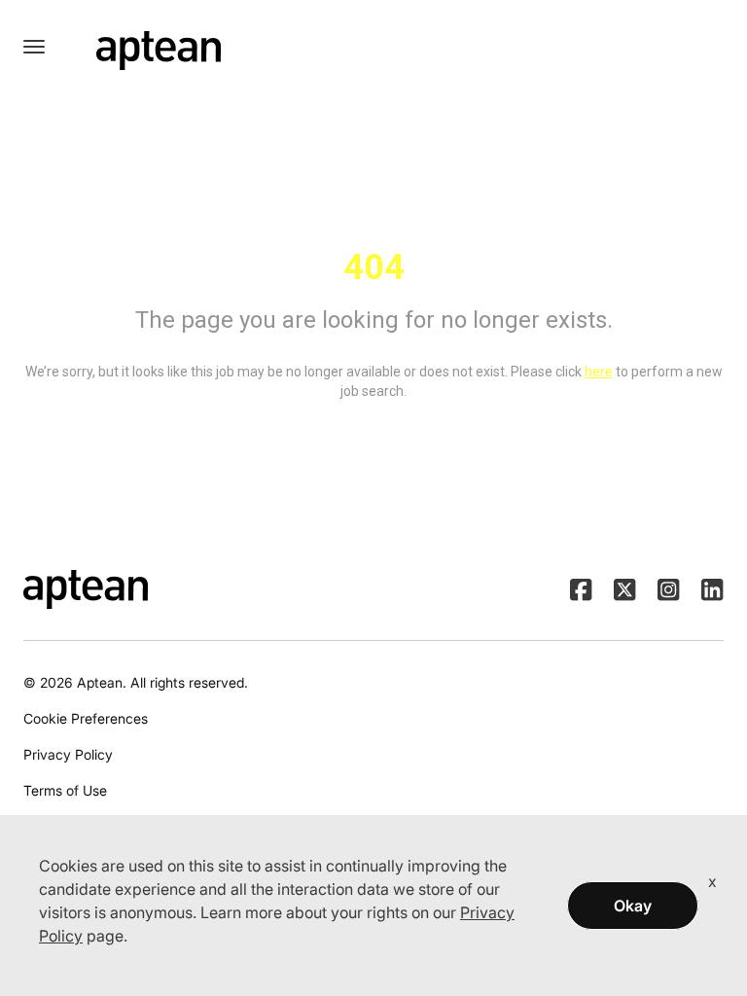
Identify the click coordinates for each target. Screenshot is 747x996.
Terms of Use (65, 790)
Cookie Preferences (85, 718)
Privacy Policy (68, 754)
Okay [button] (633, 905)
